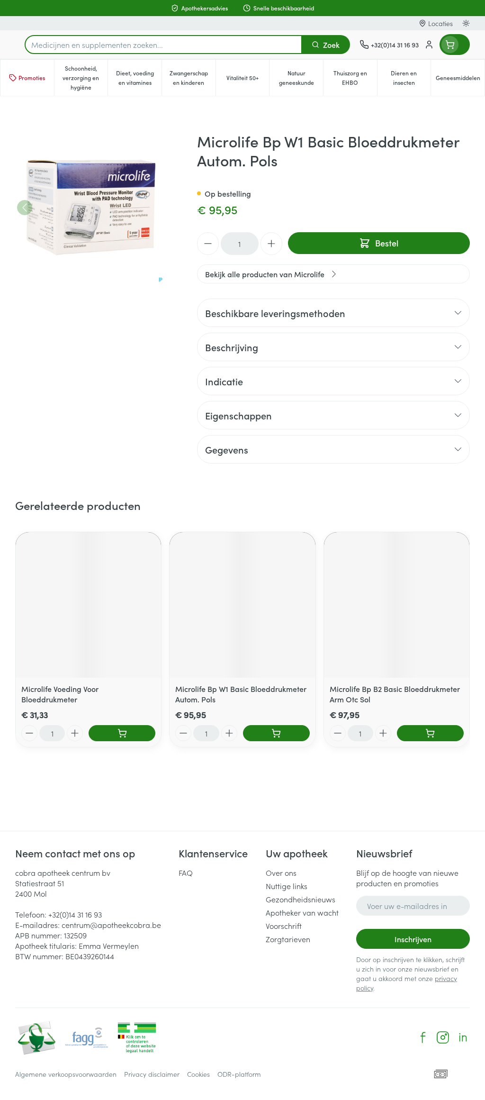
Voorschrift (284, 925)
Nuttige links (286, 886)
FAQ (186, 872)
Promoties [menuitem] (31, 77)
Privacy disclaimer (152, 1074)
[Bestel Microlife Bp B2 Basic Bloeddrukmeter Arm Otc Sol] (430, 733)
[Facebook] (423, 1037)
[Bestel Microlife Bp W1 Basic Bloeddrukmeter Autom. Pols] (276, 733)
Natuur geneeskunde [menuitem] (301, 77)
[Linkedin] (463, 1037)
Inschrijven (413, 939)
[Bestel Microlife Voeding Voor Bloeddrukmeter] (122, 733)
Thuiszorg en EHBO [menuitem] (355, 77)
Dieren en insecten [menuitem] (411, 77)
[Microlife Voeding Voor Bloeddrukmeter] (88, 605)
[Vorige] (24, 207)
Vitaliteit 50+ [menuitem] (247, 79)
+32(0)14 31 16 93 (75, 914)
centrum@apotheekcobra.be (111, 924)
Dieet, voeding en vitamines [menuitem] (139, 77)
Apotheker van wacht (302, 912)
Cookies (198, 1074)
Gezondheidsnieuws (300, 899)
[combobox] (163, 44)
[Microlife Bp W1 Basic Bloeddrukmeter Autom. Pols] (242, 605)
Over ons (281, 872)
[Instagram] (443, 1037)
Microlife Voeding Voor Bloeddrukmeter (60, 693)
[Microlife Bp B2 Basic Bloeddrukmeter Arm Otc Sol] (396, 605)
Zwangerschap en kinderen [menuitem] (193, 77)
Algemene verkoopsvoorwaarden (66, 1074)
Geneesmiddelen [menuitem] (460, 79)
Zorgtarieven (288, 939)
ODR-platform (239, 1074)
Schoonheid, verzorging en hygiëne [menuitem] (85, 77)
